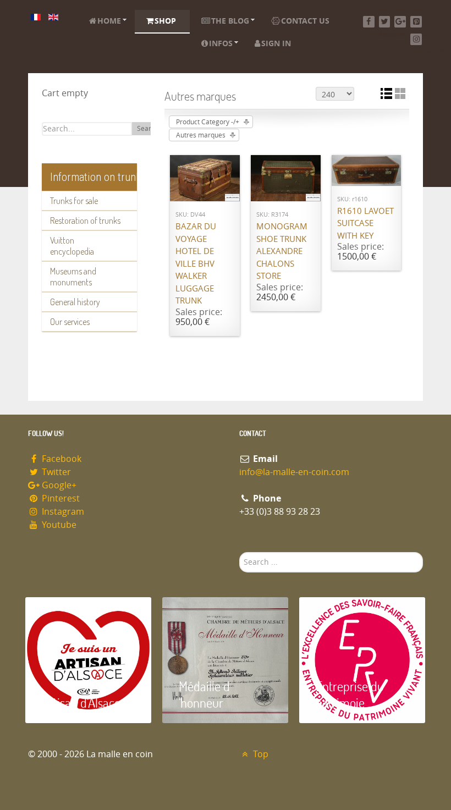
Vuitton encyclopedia (72, 246)
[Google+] (400, 21)
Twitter (55, 472)
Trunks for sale (74, 200)
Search (147, 129)
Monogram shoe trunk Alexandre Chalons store (281, 251)
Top (259, 754)
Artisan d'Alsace (81, 702)
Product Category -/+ (207, 122)
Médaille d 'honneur (204, 694)
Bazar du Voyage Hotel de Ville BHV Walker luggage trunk (195, 264)
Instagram (62, 511)
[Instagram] (416, 39)
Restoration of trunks (85, 220)
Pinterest (60, 498)
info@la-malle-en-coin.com (294, 472)
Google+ (58, 485)
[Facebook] (369, 21)
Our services (70, 321)
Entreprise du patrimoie (350, 694)
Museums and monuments (73, 277)
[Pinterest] (416, 21)
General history (75, 301)
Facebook (60, 459)
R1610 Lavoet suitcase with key (365, 223)
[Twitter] (385, 21)
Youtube (58, 525)
